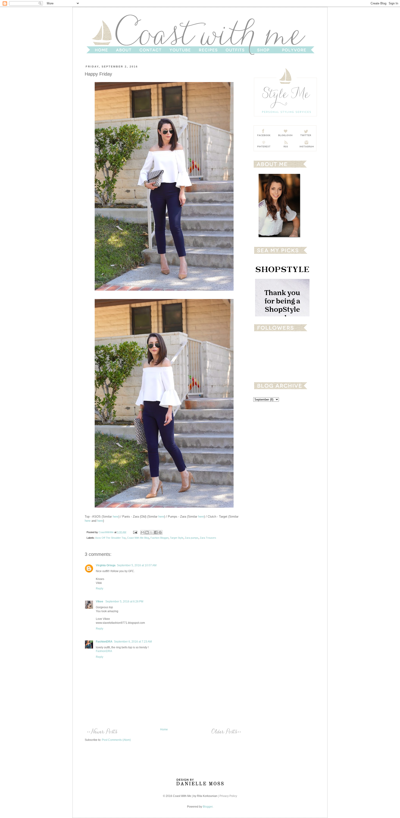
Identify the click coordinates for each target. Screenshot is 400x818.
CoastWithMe (106, 532)
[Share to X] (151, 532)
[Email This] (142, 532)
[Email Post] (135, 532)
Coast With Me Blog (138, 537)
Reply (99, 588)
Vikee (100, 601)
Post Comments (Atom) (116, 740)
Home (164, 729)
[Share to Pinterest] (160, 532)
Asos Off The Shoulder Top (110, 537)
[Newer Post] (102, 731)
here (116, 516)
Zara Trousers (208, 537)
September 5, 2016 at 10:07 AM (136, 565)
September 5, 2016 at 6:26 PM (124, 601)
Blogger (207, 806)
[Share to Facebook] (155, 532)
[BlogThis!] (147, 532)
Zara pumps (191, 537)
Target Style (176, 537)
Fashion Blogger (159, 537)
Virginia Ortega (106, 565)
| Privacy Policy (227, 796)
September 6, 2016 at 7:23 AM (133, 641)
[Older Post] (226, 731)
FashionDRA (104, 641)
